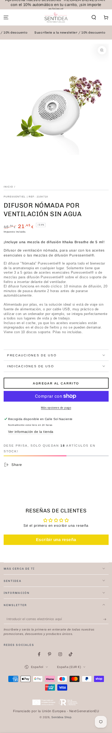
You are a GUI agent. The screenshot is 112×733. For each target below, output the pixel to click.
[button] (94, 18)
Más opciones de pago (56, 407)
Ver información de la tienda (30, 432)
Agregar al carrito (56, 383)
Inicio (8, 186)
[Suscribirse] (106, 619)
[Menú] (6, 18)
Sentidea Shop (61, 717)
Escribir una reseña (56, 539)
